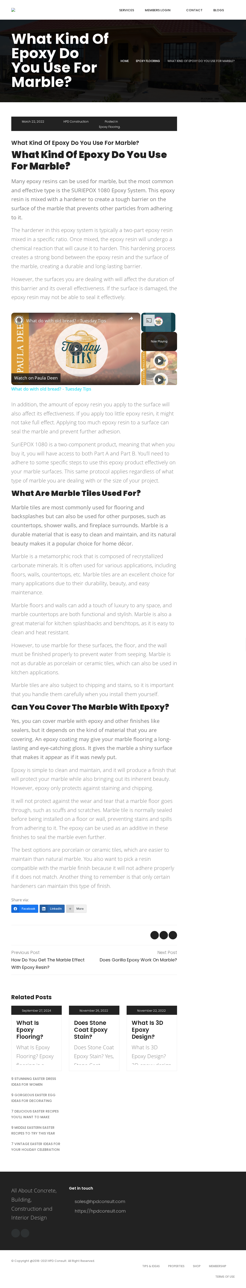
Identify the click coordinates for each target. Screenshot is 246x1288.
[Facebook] (15, 1233)
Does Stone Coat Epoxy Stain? (91, 1030)
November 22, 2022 (151, 1011)
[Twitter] (25, 1233)
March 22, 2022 (33, 121)
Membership (217, 1266)
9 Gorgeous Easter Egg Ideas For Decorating (33, 1098)
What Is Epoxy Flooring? (29, 1030)
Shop (197, 1266)
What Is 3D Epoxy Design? (147, 1030)
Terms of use (225, 1277)
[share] (130, 318)
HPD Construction (76, 121)
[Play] (159, 360)
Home (125, 61)
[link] (19, 320)
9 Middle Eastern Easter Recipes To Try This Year (33, 1130)
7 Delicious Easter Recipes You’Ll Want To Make (35, 1114)
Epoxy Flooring (148, 61)
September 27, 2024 (36, 1011)
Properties (176, 1266)
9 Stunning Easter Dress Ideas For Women (33, 1081)
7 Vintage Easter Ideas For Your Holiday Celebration (35, 1146)
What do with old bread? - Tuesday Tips (66, 320)
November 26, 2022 (94, 1011)
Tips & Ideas (151, 1266)
